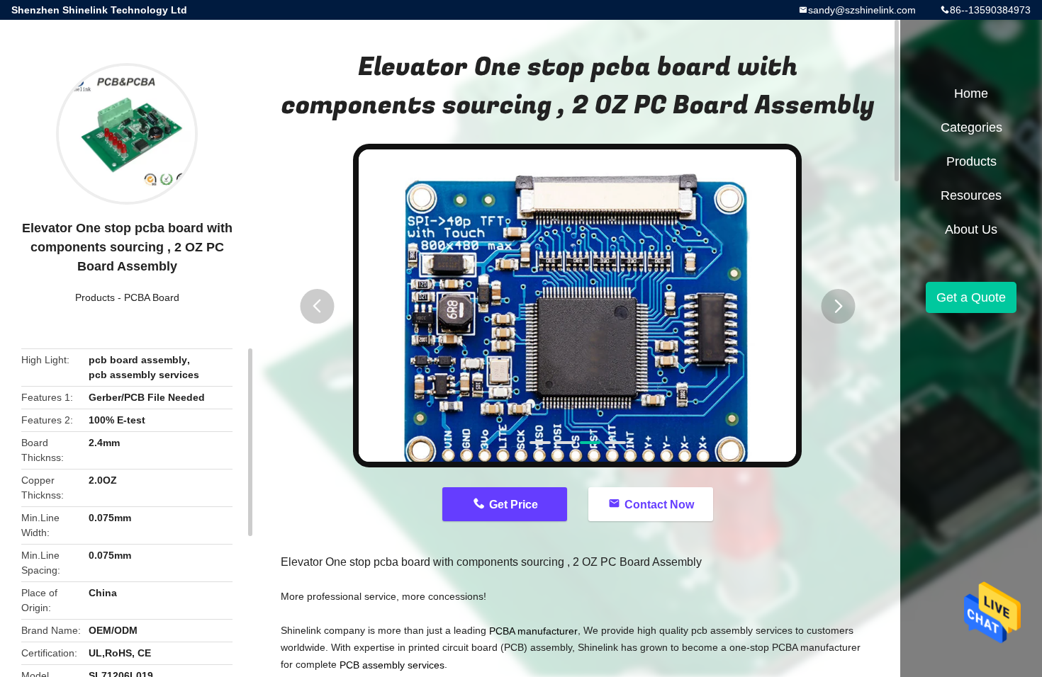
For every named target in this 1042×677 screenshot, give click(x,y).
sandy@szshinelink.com (862, 10)
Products (95, 297)
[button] (317, 306)
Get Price (513, 505)
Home (971, 93)
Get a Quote (971, 297)
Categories (971, 127)
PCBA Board (151, 297)
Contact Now (659, 505)
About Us (971, 229)
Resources (971, 195)
